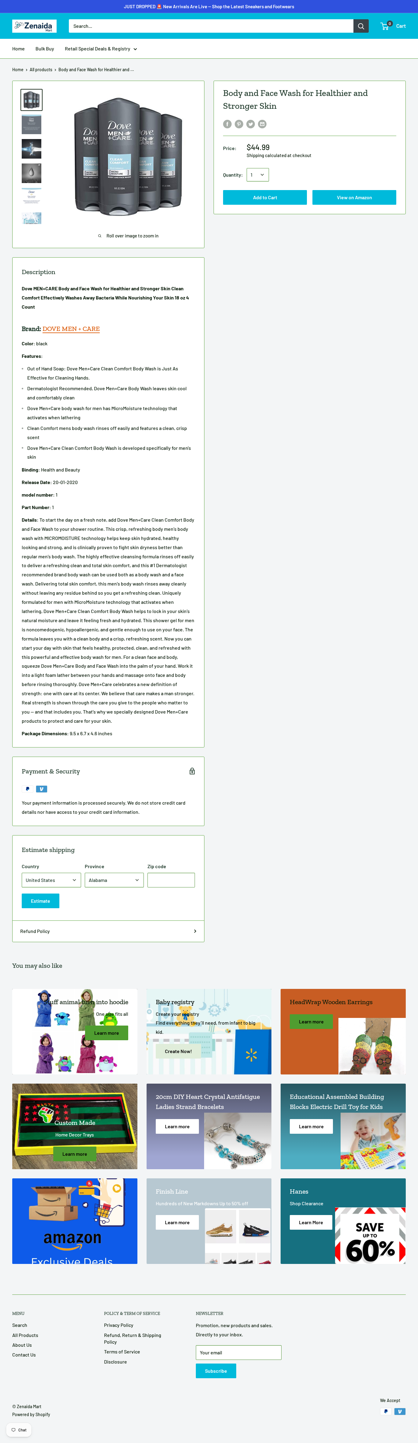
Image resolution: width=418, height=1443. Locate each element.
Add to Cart (209, 11)
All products (41, 69)
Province (94, 866)
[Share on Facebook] (227, 123)
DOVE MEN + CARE (71, 329)
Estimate (40, 901)
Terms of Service (122, 1351)
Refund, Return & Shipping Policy (132, 1338)
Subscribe (216, 1371)
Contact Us (24, 1354)
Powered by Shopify (31, 1414)
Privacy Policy (118, 1325)
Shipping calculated (266, 155)
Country (30, 866)
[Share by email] (262, 123)
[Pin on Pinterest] (239, 123)
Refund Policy (35, 931)
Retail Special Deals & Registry (97, 48)
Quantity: (233, 175)
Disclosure (115, 1361)
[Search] (361, 26)
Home (18, 48)
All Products (25, 1335)
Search (19, 1325)
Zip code (156, 866)
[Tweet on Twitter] (250, 123)
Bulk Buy (44, 48)
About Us (22, 1345)
